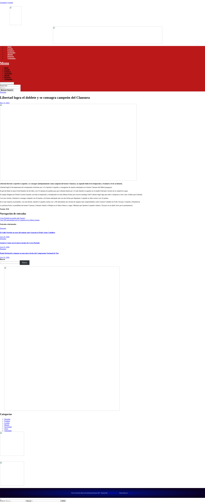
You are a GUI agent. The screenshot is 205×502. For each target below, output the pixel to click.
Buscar (7, 90)
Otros (6, 429)
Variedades (11, 58)
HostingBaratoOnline (113, 493)
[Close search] (1, 499)
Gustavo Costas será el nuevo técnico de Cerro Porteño (20, 243)
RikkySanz (131, 493)
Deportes (10, 56)
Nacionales (11, 53)
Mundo (10, 54)
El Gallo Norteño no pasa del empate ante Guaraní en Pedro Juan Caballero (27, 232)
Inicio (9, 47)
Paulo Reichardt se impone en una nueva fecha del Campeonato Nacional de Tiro (29, 253)
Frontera (10, 51)
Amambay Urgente (6, 3)
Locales (10, 49)
